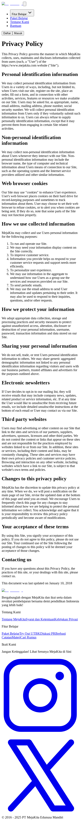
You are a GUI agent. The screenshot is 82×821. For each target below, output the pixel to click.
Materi (16, 637)
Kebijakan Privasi (66, 619)
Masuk (18, 33)
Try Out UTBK (29, 633)
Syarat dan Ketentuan (40, 619)
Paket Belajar (19, 18)
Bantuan (15, 25)
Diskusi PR (47, 633)
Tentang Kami (19, 22)
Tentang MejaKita (14, 619)
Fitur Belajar (19, 14)
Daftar (7, 33)
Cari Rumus (28, 637)
